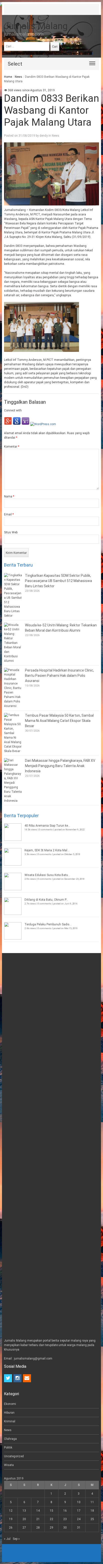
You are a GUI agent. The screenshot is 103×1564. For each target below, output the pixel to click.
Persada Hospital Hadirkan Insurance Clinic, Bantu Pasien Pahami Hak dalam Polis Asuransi (59, 675)
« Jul (7, 1539)
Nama (9, 496)
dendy (44, 135)
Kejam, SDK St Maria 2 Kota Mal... (47, 850)
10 (78, 1502)
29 (51, 1527)
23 (65, 1519)
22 (51, 1519)
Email (9, 514)
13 (24, 1510)
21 (38, 1519)
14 (38, 1510)
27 (24, 1527)
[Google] (17, 424)
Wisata (9, 1465)
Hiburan (9, 1412)
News (18, 77)
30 (65, 1527)
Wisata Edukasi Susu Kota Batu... (47, 875)
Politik (8, 1447)
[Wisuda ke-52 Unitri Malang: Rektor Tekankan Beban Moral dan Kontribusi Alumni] (13, 643)
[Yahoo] (26, 424)
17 (78, 1510)
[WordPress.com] (43, 424)
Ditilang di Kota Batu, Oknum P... (46, 899)
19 (10, 1519)
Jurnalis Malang (36, 26)
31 (78, 1527)
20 (24, 1519)
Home (8, 77)
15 (51, 1510)
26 (10, 1527)
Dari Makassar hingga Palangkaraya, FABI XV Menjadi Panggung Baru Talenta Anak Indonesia (60, 766)
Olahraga (10, 1439)
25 (92, 1519)
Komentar (11, 446)
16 (65, 1510)
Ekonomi (10, 1404)
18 (92, 1510)
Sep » (16, 1539)
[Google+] (8, 424)
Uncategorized (14, 1456)
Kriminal (9, 1421)
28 (38, 1527)
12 (10, 1510)
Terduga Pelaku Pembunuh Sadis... (48, 924)
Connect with (13, 410)
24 (78, 1519)
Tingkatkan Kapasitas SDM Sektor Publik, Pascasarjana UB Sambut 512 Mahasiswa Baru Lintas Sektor (58, 581)
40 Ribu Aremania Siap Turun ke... (47, 825)
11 (92, 1502)
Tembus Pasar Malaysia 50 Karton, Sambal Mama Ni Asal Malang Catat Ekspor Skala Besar (59, 720)
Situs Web (11, 532)
